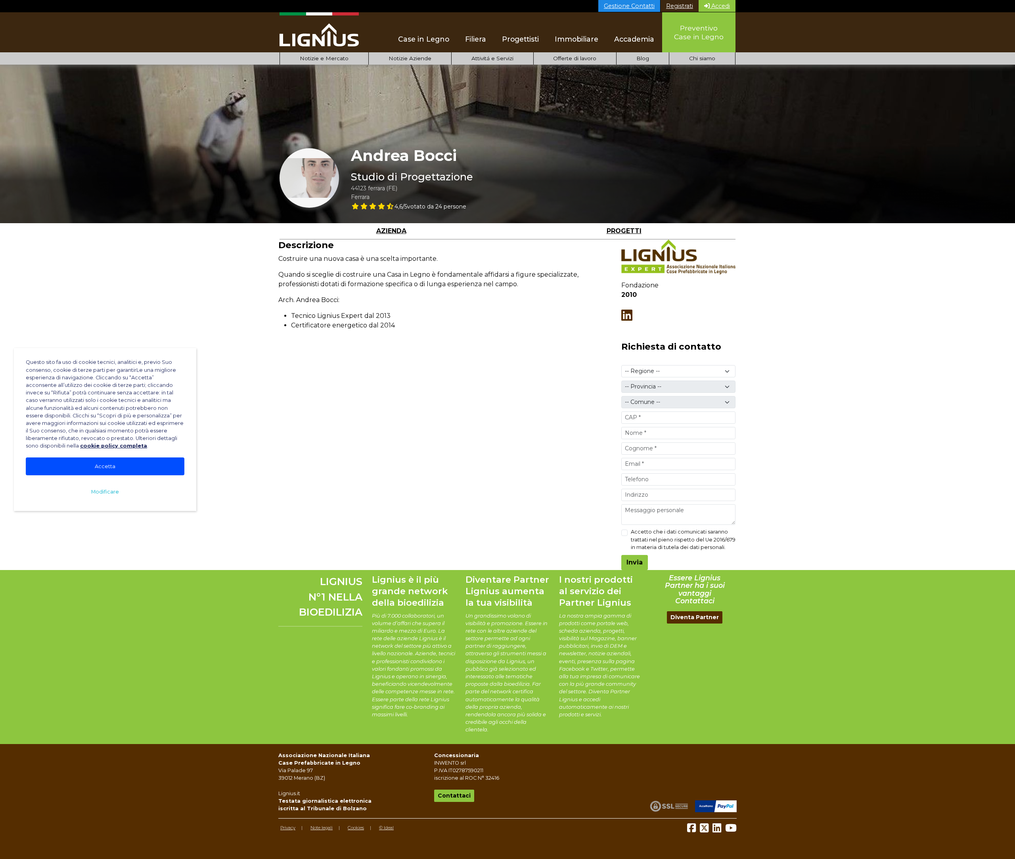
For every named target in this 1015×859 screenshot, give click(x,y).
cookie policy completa (113, 446)
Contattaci (454, 795)
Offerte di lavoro (574, 58)
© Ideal (386, 827)
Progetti (624, 231)
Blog (642, 58)
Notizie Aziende (410, 58)
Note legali (321, 827)
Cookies (356, 827)
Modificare (105, 492)
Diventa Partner (694, 617)
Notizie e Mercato (324, 58)
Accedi (720, 6)
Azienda (391, 231)
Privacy (287, 827)
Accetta (105, 466)
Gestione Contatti (629, 6)
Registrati (679, 6)
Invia (634, 562)
